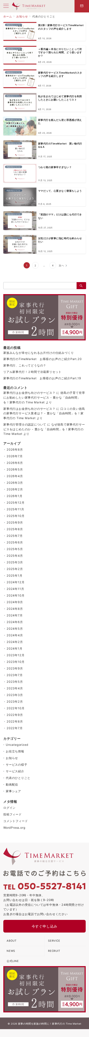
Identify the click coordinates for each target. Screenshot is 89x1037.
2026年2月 (15, 489)
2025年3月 (15, 562)
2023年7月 (15, 675)
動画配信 (12, 784)
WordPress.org (14, 827)
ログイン (9, 807)
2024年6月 (15, 622)
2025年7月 (15, 535)
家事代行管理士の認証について (24, 424)
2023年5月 (15, 681)
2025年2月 (15, 569)
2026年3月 (15, 482)
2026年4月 (15, 476)
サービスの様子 (16, 764)
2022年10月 (15, 708)
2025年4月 (15, 555)
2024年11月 (15, 589)
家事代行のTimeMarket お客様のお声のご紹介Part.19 (42, 378)
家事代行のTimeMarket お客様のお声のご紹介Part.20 (42, 359)
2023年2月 (15, 701)
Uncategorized (17, 744)
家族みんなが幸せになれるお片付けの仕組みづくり (38, 352)
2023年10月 (15, 661)
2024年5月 (15, 628)
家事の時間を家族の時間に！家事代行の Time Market (49, 1023)
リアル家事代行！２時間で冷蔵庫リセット (32, 372)
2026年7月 (15, 456)
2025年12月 (15, 502)
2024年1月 (15, 648)
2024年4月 (15, 635)
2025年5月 (15, 549)
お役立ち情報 (15, 751)
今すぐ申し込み (45, 926)
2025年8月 (15, 529)
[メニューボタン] (6, 6)
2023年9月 (15, 668)
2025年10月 (15, 516)
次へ (61, 265)
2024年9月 (15, 602)
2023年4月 (15, 688)
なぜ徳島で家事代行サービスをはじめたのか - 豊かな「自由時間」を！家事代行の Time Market (44, 429)
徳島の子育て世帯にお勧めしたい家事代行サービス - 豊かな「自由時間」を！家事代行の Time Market (44, 397)
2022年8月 (15, 721)
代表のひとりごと (18, 778)
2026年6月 (15, 463)
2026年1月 (15, 496)
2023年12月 (15, 655)
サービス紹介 (15, 771)
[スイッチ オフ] (82, 6)
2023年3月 (15, 695)
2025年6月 (15, 542)
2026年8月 (15, 449)
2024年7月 (15, 615)
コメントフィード (15, 821)
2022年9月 (15, 715)
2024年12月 (15, 582)
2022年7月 (15, 728)
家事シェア (13, 791)
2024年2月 (15, 642)
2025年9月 (15, 522)
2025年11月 (15, 509)
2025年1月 (15, 575)
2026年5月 (15, 469)
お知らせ (12, 758)
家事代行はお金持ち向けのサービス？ (29, 392)
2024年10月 (15, 595)
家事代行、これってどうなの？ (24, 365)
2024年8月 (15, 608)
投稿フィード (12, 814)
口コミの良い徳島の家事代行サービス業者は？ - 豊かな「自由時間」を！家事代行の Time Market (44, 413)
